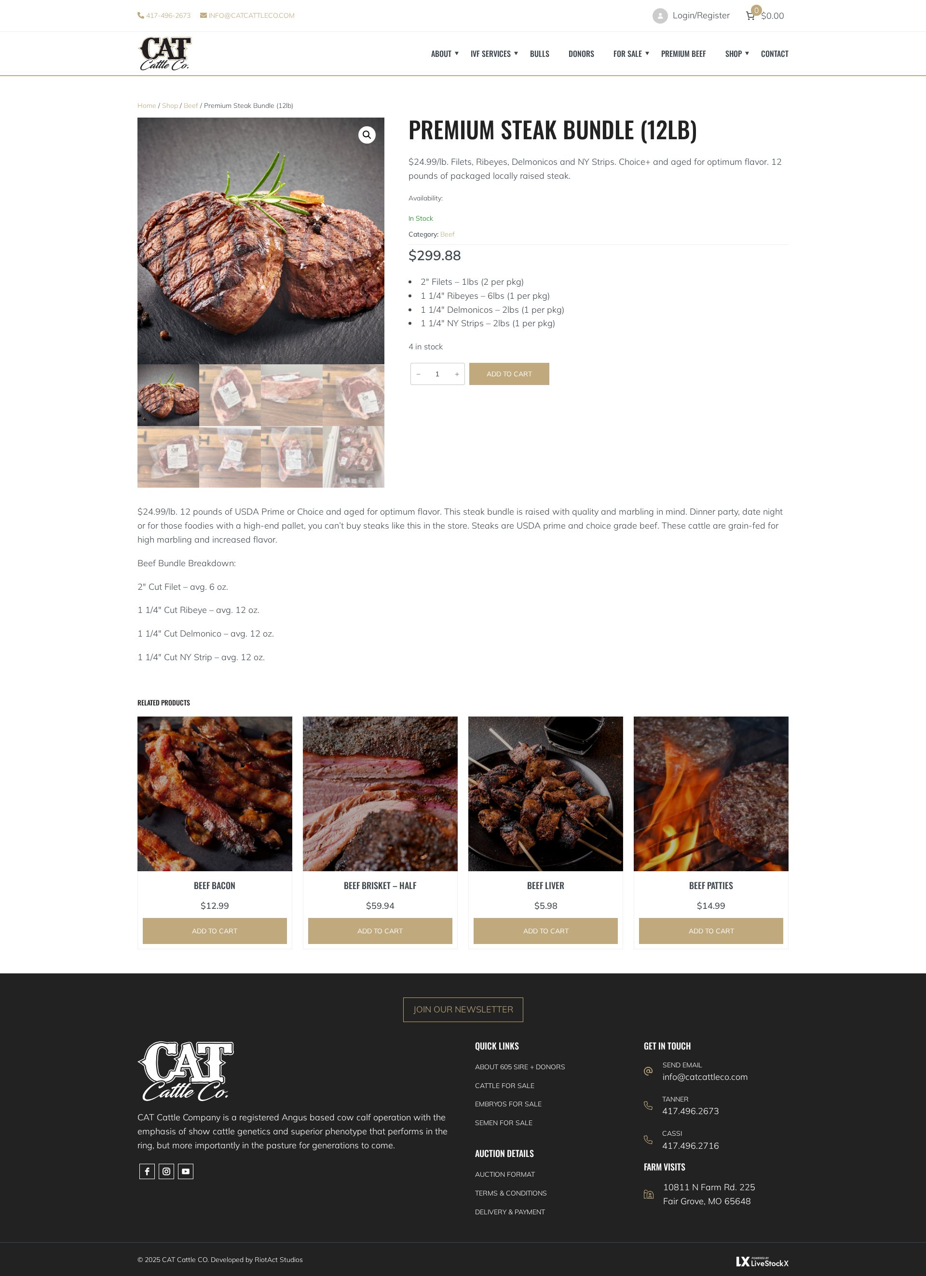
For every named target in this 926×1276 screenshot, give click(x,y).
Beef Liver (545, 885)
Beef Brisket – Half (380, 885)
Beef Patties (711, 885)
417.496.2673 (690, 1110)
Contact (775, 53)
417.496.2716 (690, 1145)
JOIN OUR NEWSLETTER (463, 1009)
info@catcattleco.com (251, 15)
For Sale (627, 53)
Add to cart (509, 374)
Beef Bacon (214, 885)
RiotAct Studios (279, 1259)
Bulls (539, 53)
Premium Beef (683, 53)
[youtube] (185, 1171)
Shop (733, 53)
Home (146, 105)
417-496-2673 (167, 15)
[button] (367, 135)
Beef (191, 105)
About (441, 53)
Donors (581, 53)
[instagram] (166, 1171)
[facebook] (147, 1171)
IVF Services (491, 53)
